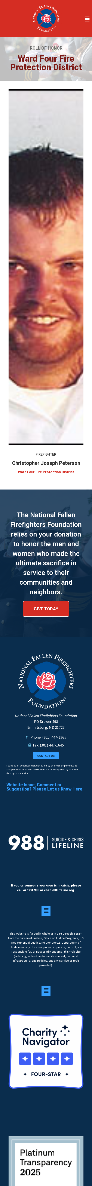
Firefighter (46, 454)
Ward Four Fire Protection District (46, 472)
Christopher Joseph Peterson (46, 463)
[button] (78, 19)
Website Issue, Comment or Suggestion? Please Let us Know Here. (44, 787)
